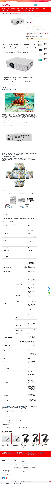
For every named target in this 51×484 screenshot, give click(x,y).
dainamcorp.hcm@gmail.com (37, 27)
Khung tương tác (27, 8)
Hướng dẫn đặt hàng (17, 468)
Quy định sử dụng (25, 467)
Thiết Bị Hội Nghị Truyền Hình (15, 10)
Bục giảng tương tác (36, 8)
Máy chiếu (43, 8)
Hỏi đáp (15, 470)
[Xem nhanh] (8, 435)
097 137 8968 (32, 454)
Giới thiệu (15, 464)
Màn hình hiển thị (5, 10)
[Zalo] (49, 290)
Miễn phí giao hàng (19, 452)
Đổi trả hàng (42, 452)
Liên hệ (32, 10)
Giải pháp (24, 10)
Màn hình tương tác (11, 8)
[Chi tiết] (5, 435)
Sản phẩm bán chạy (42, 41)
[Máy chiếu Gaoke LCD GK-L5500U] (17, 21)
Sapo (35, 481)
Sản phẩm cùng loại (7, 431)
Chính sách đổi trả (25, 465)
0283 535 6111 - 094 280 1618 (8, 474)
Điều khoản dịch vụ (33, 467)
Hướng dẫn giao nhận (33, 465)
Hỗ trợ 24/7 (30, 452)
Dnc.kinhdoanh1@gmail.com (7, 475)
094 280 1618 (33, 453)
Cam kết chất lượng (25, 468)
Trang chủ (4, 8)
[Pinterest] (6, 478)
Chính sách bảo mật (25, 461)
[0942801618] (49, 293)
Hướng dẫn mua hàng (33, 461)
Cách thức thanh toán (17, 467)
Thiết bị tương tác (8, 427)
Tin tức (28, 10)
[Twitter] (4, 478)
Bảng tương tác (20, 8)
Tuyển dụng (16, 465)
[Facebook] (3, 478)
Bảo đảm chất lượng (7, 452)
